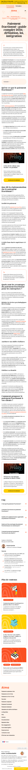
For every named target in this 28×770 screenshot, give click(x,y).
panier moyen (16, 333)
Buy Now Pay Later (15, 16)
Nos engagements (6, 725)
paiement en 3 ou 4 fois (16, 207)
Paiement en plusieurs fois (8, 691)
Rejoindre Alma (5, 722)
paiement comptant (21, 321)
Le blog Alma (5, 712)
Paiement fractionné (7, 704)
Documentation (5, 719)
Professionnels (10, 6)
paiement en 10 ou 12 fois (9, 252)
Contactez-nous (6, 732)
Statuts (4, 717)
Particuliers (18, 6)
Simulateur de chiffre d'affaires (9, 709)
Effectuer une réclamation (8, 735)
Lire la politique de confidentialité (7, 764)
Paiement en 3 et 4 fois (7, 694)
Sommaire (6, 81)
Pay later (4, 699)
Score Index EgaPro (6, 727)
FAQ (3, 714)
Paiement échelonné (6, 707)
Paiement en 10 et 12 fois (8, 696)
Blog (8, 16)
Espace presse (5, 730)
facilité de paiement (9, 105)
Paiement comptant (6, 701)
